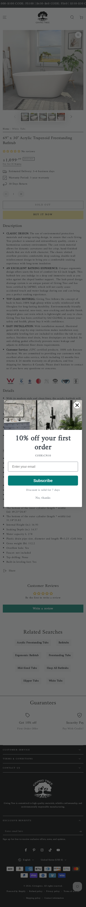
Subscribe (43, 480)
